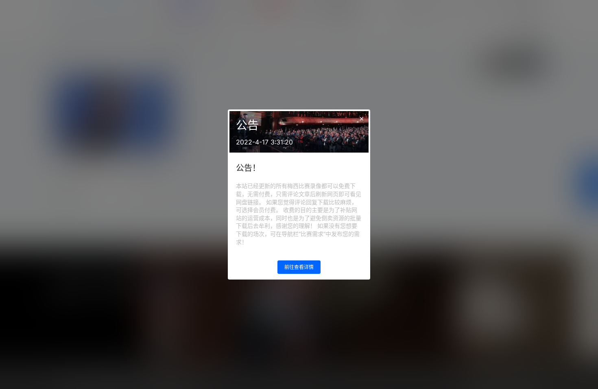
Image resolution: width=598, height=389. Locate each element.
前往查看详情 (299, 267)
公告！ (248, 168)
